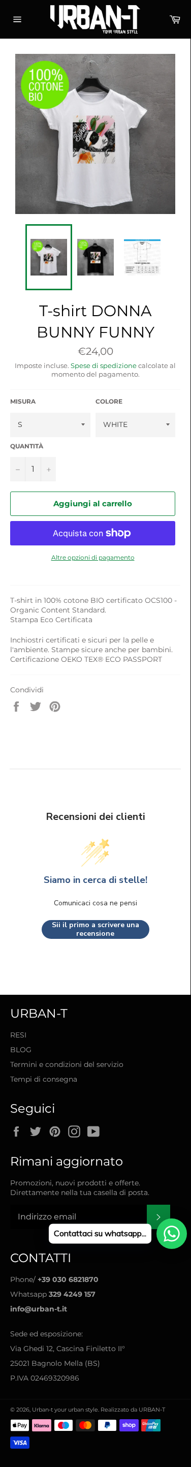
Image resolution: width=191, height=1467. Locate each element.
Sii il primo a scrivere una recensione (95, 929)
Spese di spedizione (104, 365)
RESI (18, 1035)
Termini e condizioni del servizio (66, 1064)
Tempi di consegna (43, 1079)
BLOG (20, 1049)
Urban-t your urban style (65, 1409)
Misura (23, 401)
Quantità (26, 446)
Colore (109, 401)
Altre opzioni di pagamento (93, 557)
